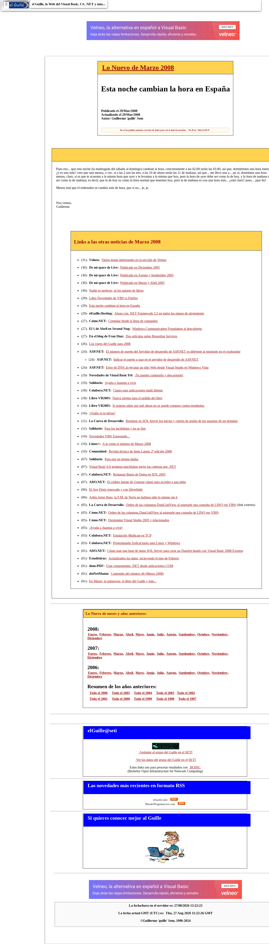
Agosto (171, 634)
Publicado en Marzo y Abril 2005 (142, 283)
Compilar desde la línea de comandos (133, 321)
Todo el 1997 (187, 699)
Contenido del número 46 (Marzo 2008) (137, 573)
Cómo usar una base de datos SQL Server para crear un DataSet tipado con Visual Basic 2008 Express (175, 551)
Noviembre (219, 634)
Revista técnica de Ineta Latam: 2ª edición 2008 (140, 451)
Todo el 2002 (186, 693)
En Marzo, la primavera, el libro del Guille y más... (122, 581)
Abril (129, 634)
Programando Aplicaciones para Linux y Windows (146, 543)
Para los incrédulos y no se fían (125, 428)
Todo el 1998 (165, 699)
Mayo (140, 634)
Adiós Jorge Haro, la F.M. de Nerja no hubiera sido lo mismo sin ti (133, 497)
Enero (92, 634)
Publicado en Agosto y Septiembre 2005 (147, 275)
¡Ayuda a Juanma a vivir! (106, 527)
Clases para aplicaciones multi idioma (138, 390)
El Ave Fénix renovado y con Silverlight (115, 489)
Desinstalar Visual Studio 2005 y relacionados (138, 520)
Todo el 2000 (121, 699)
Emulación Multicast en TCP (132, 535)
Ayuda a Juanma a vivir (120, 383)
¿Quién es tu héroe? (102, 413)
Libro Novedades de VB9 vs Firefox (113, 298)
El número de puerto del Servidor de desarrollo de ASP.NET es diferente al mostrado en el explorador (173, 351)
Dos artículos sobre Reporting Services (151, 336)
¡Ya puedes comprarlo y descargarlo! (159, 375)
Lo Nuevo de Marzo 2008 (138, 67)
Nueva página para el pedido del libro (137, 398)
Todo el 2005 (121, 693)
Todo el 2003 (165, 693)
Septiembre (187, 634)
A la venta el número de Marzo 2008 (126, 444)
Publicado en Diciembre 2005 (140, 267)
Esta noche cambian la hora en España (114, 305)
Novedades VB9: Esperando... (109, 436)
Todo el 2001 (99, 699)
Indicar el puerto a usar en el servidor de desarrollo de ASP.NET (155, 359)
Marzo (118, 634)
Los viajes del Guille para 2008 (110, 344)
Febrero (105, 634)
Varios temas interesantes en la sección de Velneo (134, 260)
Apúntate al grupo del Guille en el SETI (165, 752)
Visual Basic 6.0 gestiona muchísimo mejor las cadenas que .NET (132, 466)
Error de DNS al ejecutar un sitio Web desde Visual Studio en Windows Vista (157, 367)
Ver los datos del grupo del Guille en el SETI (165, 760)
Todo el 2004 (143, 693)
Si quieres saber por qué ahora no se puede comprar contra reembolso (158, 405)
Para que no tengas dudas (121, 459)
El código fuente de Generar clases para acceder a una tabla (146, 482)
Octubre (203, 634)
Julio (160, 634)
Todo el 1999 (143, 699)
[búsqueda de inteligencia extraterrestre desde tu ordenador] (165, 748)
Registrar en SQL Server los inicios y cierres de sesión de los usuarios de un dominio (182, 421)
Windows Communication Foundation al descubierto (167, 328)
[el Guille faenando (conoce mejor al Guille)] (165, 863)
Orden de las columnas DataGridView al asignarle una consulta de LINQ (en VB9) (181, 505)
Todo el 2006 (99, 693)
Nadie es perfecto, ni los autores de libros (116, 290)
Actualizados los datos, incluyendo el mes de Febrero (143, 558)
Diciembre (94, 638)
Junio (150, 634)
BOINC (195, 767)
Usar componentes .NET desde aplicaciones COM (139, 566)
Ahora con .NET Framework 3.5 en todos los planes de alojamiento (159, 313)
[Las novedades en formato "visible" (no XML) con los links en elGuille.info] (173, 800)
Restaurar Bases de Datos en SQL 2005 (139, 474)
